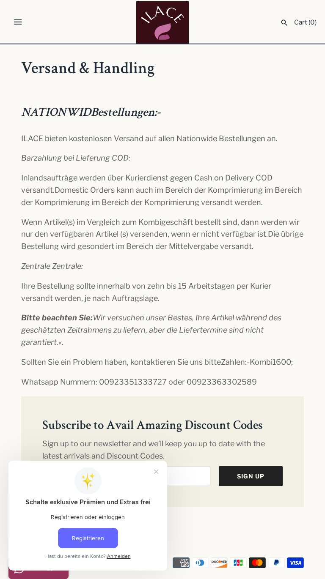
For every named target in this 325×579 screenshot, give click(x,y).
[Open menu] (17, 22)
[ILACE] (162, 22)
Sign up (250, 476)
